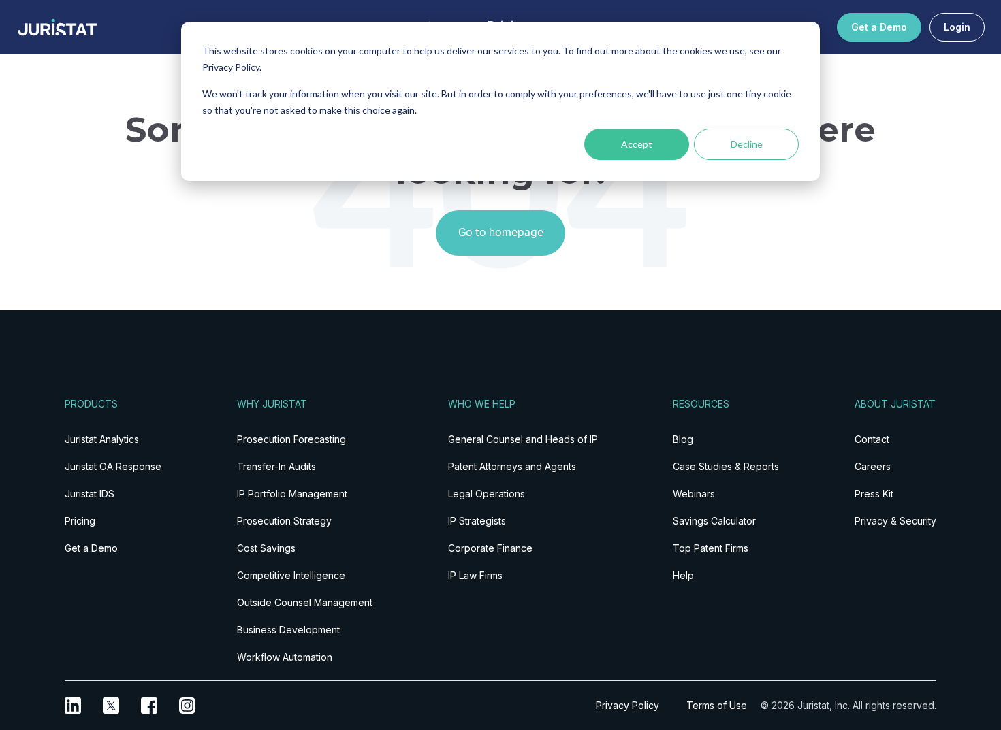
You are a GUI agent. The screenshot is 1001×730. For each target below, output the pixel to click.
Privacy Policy (627, 705)
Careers (873, 466)
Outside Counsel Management (304, 602)
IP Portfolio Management (292, 493)
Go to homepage (500, 232)
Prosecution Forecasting (291, 439)
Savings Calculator (714, 521)
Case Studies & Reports (726, 466)
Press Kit (874, 493)
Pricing (80, 521)
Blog (683, 439)
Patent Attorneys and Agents (512, 466)
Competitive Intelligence (291, 575)
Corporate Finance (490, 548)
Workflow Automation (284, 657)
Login (957, 27)
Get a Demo (879, 27)
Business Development (288, 629)
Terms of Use (716, 705)
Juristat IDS (89, 493)
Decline (747, 144)
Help (683, 575)
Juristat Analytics (102, 439)
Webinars (694, 493)
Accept (636, 144)
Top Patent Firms (710, 548)
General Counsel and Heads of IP (523, 439)
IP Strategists (477, 521)
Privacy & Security (895, 521)
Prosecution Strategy (284, 521)
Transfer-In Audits (276, 466)
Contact (872, 439)
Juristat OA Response (113, 466)
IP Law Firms (475, 575)
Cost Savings (266, 548)
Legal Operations (486, 493)
